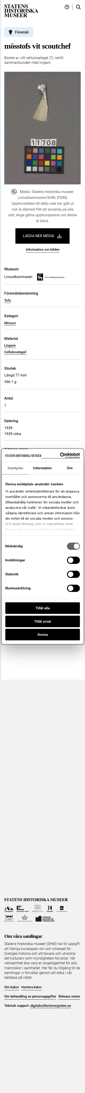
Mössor (10, 323)
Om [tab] (70, 468)
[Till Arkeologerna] (9, 908)
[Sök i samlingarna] (78, 7)
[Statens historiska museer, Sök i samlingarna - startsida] (21, 10)
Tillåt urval (42, 621)
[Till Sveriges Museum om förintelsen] (45, 918)
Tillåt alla (43, 608)
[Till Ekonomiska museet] (23, 908)
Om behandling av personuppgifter (30, 996)
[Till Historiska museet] (50, 908)
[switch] (73, 560)
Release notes (69, 996)
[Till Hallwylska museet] (37, 908)
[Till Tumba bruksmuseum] (24, 918)
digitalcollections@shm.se (50, 1006)
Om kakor (11, 987)
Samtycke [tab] (15, 468)
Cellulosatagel (15, 352)
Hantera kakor (31, 987)
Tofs (7, 300)
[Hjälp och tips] (67, 7)
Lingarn (10, 345)
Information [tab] (42, 468)
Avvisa (42, 634)
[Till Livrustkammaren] (61, 908)
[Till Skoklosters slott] (9, 918)
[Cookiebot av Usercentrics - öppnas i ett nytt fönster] (60, 455)
